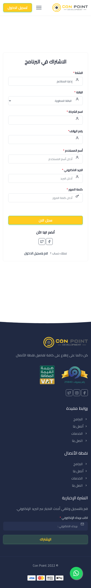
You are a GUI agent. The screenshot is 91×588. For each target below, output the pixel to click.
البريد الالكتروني (72, 170)
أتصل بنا (78, 426)
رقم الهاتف (75, 131)
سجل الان (45, 220)
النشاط (78, 73)
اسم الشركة (75, 112)
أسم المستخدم (73, 150)
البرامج (78, 419)
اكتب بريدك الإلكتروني (74, 518)
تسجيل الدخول (18, 7)
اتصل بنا (78, 440)
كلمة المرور (75, 189)
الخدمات (77, 433)
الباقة (78, 92)
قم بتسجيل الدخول (36, 253)
